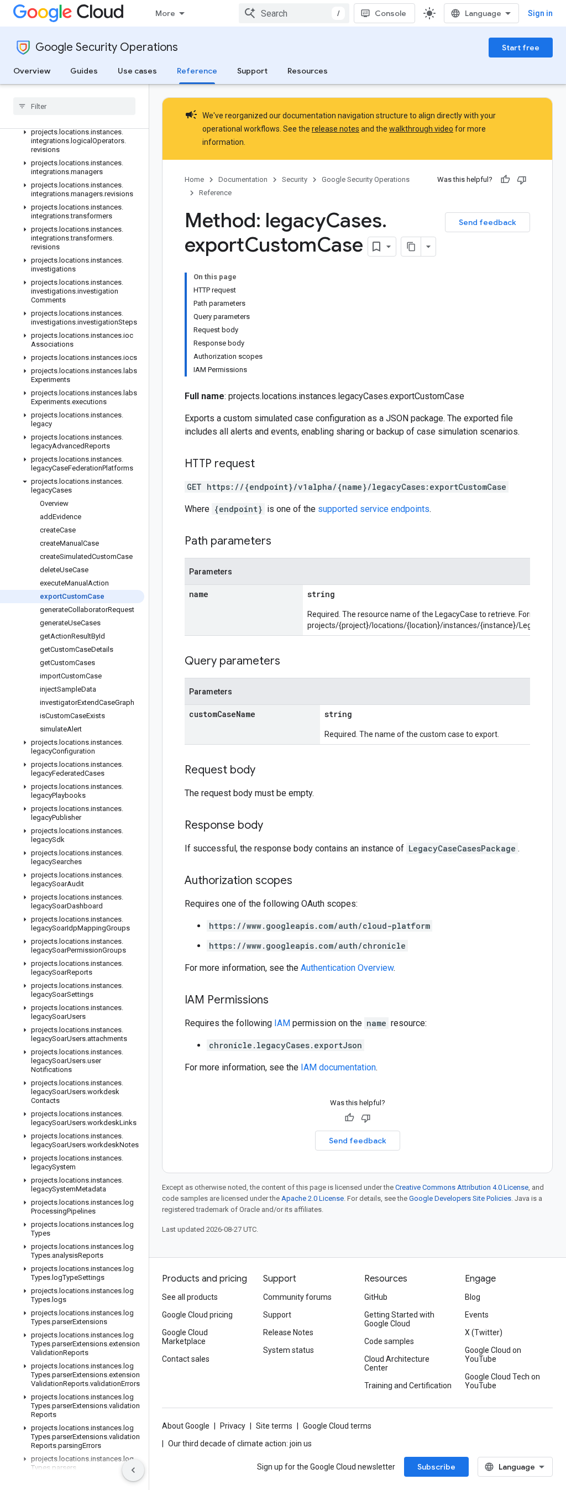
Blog (472, 1297)
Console (390, 13)
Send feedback (487, 222)
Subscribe (436, 1467)
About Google (185, 1425)
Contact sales (185, 1359)
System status (288, 1350)
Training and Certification (408, 1385)
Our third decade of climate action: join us (240, 1443)
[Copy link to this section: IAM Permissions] (280, 1000)
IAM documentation (338, 1067)
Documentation (243, 179)
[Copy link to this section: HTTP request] (266, 464)
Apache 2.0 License (312, 1198)
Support (252, 71)
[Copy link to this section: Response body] (274, 826)
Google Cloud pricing (197, 1314)
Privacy (232, 1425)
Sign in (540, 13)
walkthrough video (421, 128)
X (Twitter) (483, 1332)
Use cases (137, 71)
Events (477, 1314)
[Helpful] (505, 179)
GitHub (375, 1297)
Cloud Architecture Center (396, 1363)
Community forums (297, 1297)
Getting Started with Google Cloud (399, 1319)
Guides (84, 71)
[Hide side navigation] (133, 1470)
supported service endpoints (373, 509)
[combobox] (294, 13)
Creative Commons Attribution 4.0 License (461, 1187)
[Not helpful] (521, 179)
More (165, 13)
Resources (307, 71)
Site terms (274, 1425)
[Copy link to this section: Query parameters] (291, 661)
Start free (520, 48)
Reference (197, 71)
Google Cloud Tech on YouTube (502, 1381)
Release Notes (288, 1332)
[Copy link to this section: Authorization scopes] (303, 881)
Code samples (389, 1341)
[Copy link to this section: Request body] (266, 770)
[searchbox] (74, 106)
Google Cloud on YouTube (493, 1354)
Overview (31, 71)
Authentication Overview (347, 968)
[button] (72, 141)
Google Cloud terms (337, 1425)
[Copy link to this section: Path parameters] (282, 541)
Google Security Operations (106, 47)
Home (194, 179)
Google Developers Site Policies (460, 1198)
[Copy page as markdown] (411, 246)
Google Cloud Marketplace (185, 1337)
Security (294, 179)
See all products (190, 1297)
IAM (282, 1023)
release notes (335, 128)
